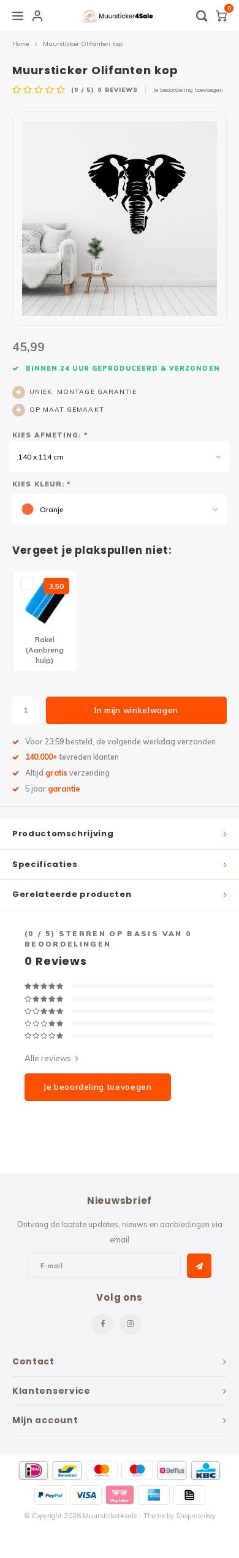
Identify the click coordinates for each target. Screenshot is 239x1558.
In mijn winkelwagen (136, 710)
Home (20, 44)
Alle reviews (48, 1058)
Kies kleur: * (41, 484)
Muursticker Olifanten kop (83, 44)
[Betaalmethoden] (33, 1470)
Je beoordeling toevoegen (188, 89)
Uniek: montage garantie (83, 392)
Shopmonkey (196, 1515)
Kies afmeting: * (50, 435)
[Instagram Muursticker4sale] (130, 1324)
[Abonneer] (199, 1266)
